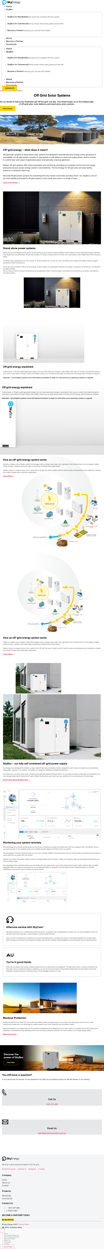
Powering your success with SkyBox (36, 30)
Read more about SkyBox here (16, 780)
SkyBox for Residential (17, 17)
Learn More (9, 476)
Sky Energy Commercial (11, 1237)
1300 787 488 (52, 1104)
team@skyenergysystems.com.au (52, 1133)
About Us (6, 1183)
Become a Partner (15, 30)
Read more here (10, 1034)
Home (9, 7)
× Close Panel (7, 1247)
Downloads (11, 44)
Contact (5, 1185)
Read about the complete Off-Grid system (43, 17)
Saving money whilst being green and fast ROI (45, 24)
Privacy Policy (23, 1224)
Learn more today (11, 183)
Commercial (7, 1198)
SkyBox (9, 10)
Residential (6, 1196)
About (9, 38)
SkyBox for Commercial (17, 24)
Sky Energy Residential (11, 1235)
